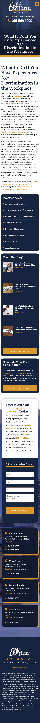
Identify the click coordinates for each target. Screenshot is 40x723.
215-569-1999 (22, 20)
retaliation (5, 189)
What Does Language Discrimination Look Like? (25, 264)
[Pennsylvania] (6, 585)
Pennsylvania (16, 585)
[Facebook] (7, 659)
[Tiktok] (29, 659)
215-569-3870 (13, 549)
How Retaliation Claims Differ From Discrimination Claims (25, 308)
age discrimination (24, 187)
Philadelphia (16, 533)
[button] (37, 4)
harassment (19, 96)
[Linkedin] (11, 659)
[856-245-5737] (6, 574)
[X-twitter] (14, 659)
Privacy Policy (23, 667)
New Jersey (15, 561)
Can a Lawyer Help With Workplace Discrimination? (26, 328)
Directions (8, 541)
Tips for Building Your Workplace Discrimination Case (25, 286)
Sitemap (15, 667)
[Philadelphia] (6, 533)
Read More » (19, 267)
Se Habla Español (20, 12)
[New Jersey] (6, 560)
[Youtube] (18, 659)
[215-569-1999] (9, 20)
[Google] (22, 659)
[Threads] (33, 659)
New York (14, 609)
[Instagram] (25, 659)
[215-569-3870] (6, 549)
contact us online (23, 373)
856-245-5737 (13, 574)
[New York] (6, 609)
